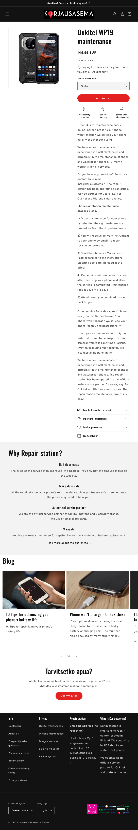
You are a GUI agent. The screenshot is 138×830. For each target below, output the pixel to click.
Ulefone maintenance (51, 733)
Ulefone (111, 772)
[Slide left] (61, 656)
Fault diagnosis (47, 756)
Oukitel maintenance (51, 726)
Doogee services (48, 741)
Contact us (14, 726)
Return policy (16, 760)
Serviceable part (87, 78)
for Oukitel (118, 767)
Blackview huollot (49, 748)
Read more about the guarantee (67, 542)
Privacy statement (18, 780)
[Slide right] (76, 656)
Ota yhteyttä (69, 695)
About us (13, 733)
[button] (7, 14)
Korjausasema (23, 822)
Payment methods (18, 753)
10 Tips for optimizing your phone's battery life (28, 617)
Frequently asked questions (18, 743)
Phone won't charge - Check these (98, 614)
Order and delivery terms (19, 770)
